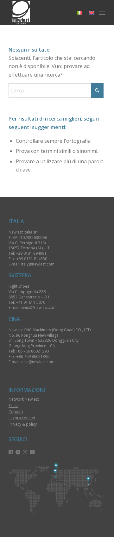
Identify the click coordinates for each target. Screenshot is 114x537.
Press (13, 405)
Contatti (16, 412)
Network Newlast (24, 399)
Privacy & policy (23, 424)
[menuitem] (102, 12)
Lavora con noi (22, 418)
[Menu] (102, 12)
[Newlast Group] (47, 12)
